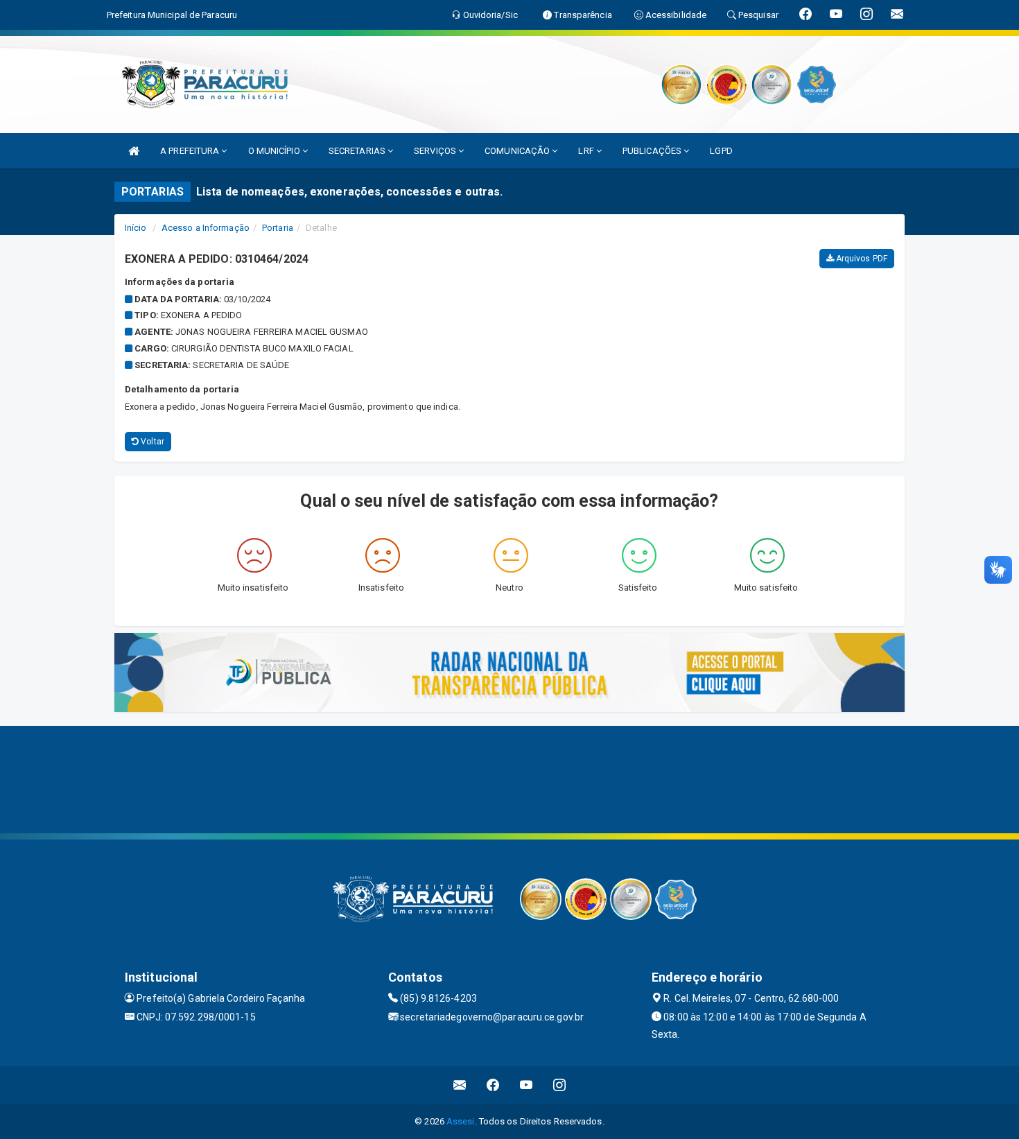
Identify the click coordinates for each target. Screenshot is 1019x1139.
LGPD (721, 151)
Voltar (151, 441)
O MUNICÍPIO (275, 151)
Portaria (277, 228)
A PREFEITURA (190, 151)
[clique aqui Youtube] (526, 1085)
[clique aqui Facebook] (493, 1085)
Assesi (460, 1121)
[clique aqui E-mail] (460, 1085)
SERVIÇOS (436, 151)
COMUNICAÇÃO (518, 151)
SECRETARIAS (358, 151)
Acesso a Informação (206, 228)
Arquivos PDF (860, 258)
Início (136, 228)
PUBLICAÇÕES (652, 151)
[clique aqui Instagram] (560, 1085)
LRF (586, 151)
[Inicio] (133, 150)
